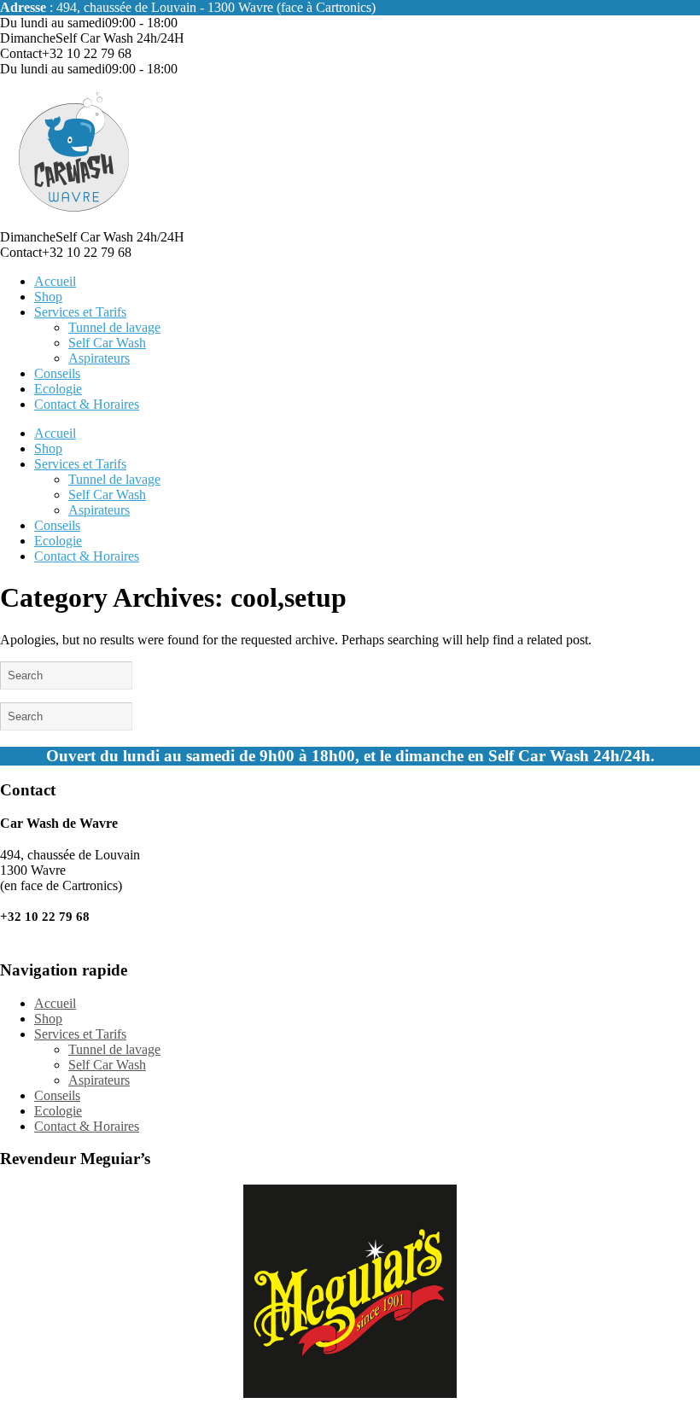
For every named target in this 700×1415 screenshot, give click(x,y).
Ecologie (58, 388)
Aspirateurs (99, 358)
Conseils (57, 373)
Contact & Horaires (86, 404)
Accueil (55, 281)
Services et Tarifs (80, 312)
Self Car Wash (107, 342)
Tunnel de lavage (114, 327)
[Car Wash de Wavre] (74, 221)
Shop (48, 296)
